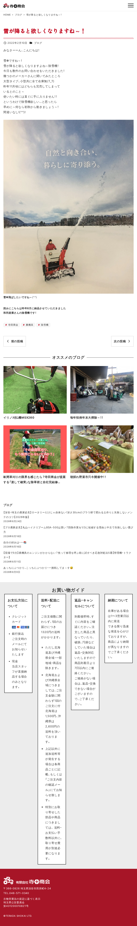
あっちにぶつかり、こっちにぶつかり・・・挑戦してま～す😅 (38, 567)
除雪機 (44, 325)
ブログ (38, 42)
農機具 (29, 325)
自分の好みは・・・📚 (15, 542)
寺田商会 (12, 325)
